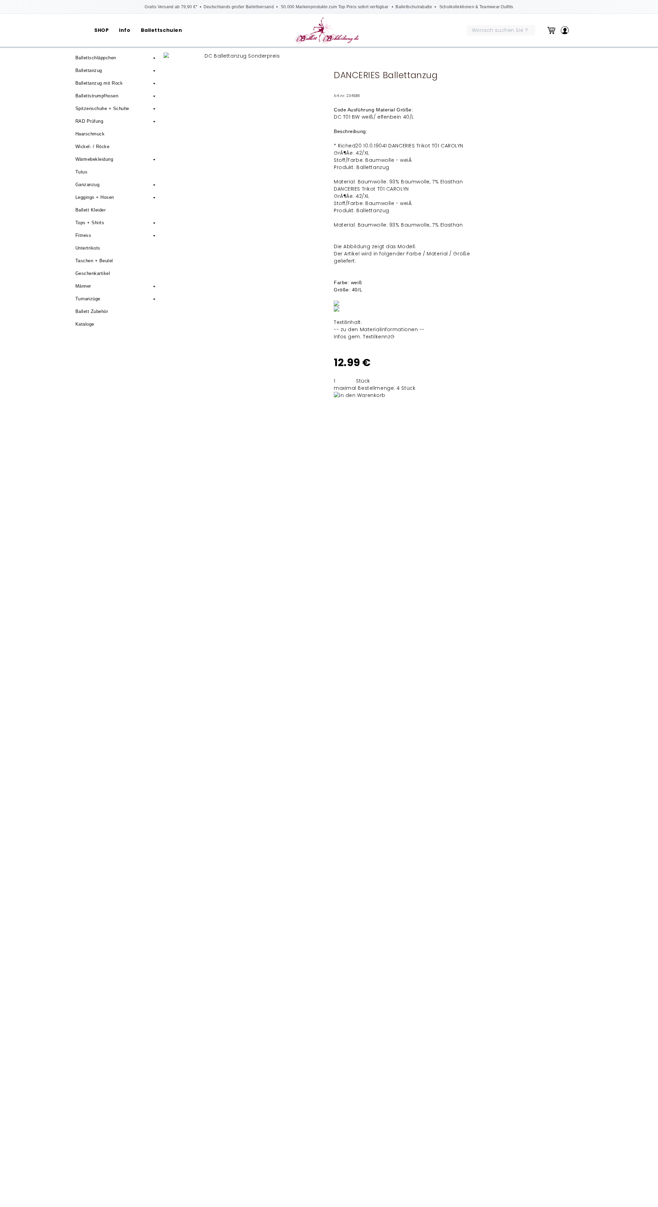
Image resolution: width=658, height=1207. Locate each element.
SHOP (101, 30)
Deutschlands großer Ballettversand (239, 6)
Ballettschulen (161, 30)
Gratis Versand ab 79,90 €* (171, 6)
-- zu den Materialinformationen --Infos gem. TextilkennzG (379, 333)
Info (124, 30)
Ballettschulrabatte (413, 6)
